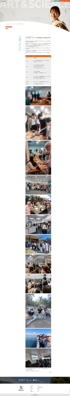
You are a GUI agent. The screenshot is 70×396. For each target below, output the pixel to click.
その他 (38, 391)
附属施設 (38, 388)
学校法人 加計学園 (35, 394)
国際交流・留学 (31, 391)
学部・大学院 (31, 388)
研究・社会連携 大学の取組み (40, 387)
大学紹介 (31, 387)
